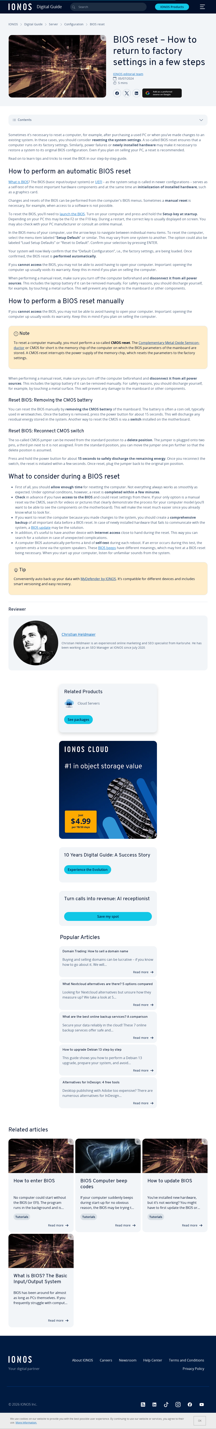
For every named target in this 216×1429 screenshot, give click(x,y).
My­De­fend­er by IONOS (98, 578)
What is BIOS (18, 182)
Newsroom (127, 1360)
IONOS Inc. (28, 1404)
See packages (78, 719)
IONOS (13, 24)
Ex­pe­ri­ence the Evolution (88, 869)
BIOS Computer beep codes (103, 1184)
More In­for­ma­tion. (26, 1422)
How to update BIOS (169, 1181)
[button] (108, 790)
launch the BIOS (72, 214)
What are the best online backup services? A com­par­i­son (105, 1017)
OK (199, 1420)
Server (53, 24)
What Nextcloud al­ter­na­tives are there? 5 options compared (107, 984)
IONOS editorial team (128, 74)
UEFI (98, 182)
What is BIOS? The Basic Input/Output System (40, 1278)
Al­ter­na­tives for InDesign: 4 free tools (91, 1082)
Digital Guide (33, 24)
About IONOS (82, 1360)
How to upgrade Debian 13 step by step (92, 1049)
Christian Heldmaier (79, 635)
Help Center (152, 1360)
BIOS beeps (107, 547)
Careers (106, 1360)
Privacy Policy (193, 1368)
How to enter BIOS (34, 1181)
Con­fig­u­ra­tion (74, 24)
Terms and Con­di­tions (186, 1360)
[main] (108, 404)
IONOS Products (172, 7)
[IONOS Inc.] (32, 1359)
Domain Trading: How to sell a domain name (95, 951)
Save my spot (108, 916)
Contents (25, 120)
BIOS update (41, 527)
